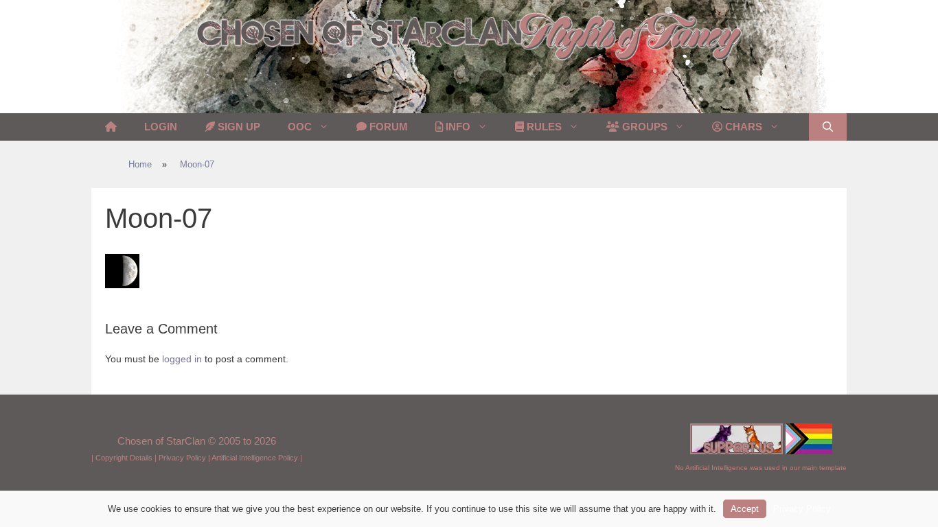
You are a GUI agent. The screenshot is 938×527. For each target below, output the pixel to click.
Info (456, 126)
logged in (182, 358)
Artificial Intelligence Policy (254, 458)
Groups (643, 126)
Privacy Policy (182, 458)
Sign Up (237, 126)
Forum (387, 126)
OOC (300, 126)
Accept (745, 509)
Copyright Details (123, 458)
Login (160, 126)
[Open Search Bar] (828, 127)
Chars (742, 126)
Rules (543, 126)
